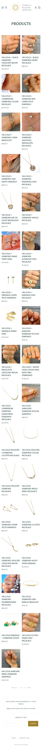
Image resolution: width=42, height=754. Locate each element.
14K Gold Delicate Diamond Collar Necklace (31, 453)
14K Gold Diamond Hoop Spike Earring (29, 560)
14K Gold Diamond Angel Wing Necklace (30, 489)
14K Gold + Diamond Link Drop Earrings (9, 179)
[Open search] (6, 7)
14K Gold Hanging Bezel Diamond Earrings (11, 674)
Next (29, 688)
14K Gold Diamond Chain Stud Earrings (9, 525)
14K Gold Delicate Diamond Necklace (10, 489)
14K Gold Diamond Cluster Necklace (31, 525)
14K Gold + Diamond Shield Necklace (30, 218)
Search (14, 738)
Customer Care (24, 738)
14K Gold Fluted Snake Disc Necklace (30, 638)
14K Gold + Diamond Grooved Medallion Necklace (27, 140)
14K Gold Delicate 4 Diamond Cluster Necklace (10, 453)
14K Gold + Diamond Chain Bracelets (9, 137)
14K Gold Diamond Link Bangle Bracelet (30, 599)
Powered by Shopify (21, 745)
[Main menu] (3, 7)
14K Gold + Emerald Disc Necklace (29, 295)
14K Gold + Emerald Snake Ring (9, 331)
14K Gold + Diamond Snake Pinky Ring (9, 256)
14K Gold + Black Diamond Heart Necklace (30, 60)
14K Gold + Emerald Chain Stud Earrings (9, 295)
